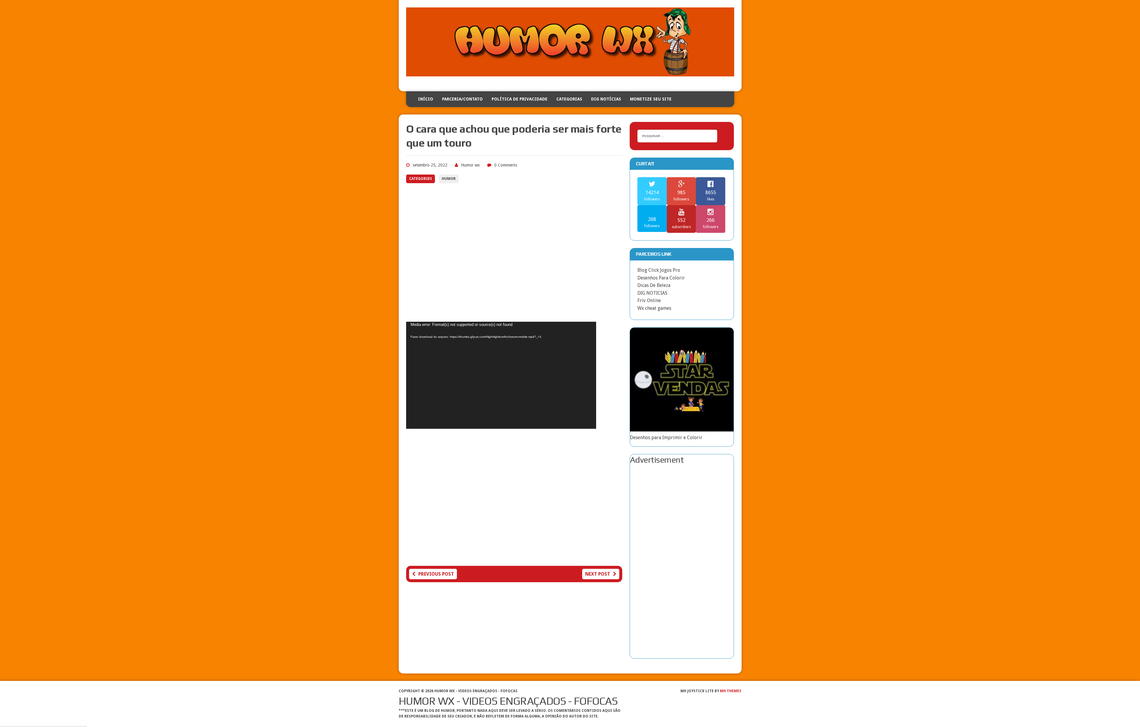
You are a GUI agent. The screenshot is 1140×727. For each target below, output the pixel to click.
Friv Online (649, 300)
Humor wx (470, 165)
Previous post (436, 574)
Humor (449, 179)
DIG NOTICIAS (652, 293)
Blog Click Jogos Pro (658, 270)
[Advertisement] (514, 257)
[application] (501, 375)
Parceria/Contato (462, 99)
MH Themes (730, 691)
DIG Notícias (606, 99)
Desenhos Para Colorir (661, 278)
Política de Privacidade (519, 99)
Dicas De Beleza (653, 285)
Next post (597, 574)
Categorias (569, 99)
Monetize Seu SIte (651, 99)
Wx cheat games (654, 308)
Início (425, 99)
